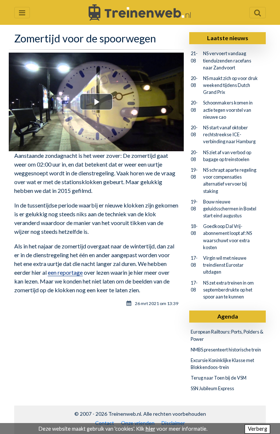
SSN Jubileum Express (212, 388)
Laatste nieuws (227, 37)
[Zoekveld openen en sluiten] (257, 12)
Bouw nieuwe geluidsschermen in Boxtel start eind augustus (229, 208)
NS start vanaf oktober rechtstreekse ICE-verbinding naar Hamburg (229, 134)
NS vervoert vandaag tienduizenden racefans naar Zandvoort (227, 60)
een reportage (65, 272)
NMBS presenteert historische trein (226, 350)
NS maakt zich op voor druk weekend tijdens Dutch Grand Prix (230, 85)
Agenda (227, 316)
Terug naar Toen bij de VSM (218, 378)
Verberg (257, 429)
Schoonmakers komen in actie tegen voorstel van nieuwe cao (228, 109)
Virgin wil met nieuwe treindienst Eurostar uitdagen (224, 265)
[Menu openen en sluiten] (22, 12)
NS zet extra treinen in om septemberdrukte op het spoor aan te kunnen (228, 290)
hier (150, 429)
